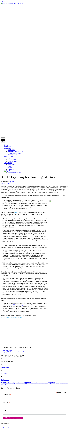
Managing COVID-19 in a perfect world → (13, 352)
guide (15, 212)
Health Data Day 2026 (14, 153)
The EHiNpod (12, 159)
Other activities (8, 156)
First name (7, 395)
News (9, 158)
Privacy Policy (5, 367)
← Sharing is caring (6, 350)
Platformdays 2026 (13, 155)
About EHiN (8, 163)
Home (6, 145)
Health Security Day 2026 (15, 151)
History (10, 166)
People (10, 167)
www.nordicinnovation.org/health (16, 305)
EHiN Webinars (12, 161)
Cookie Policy (5, 374)
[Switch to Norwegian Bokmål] (38, 172)
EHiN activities (8, 148)
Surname (6, 403)
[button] (5, 427)
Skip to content (5, 1)
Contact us (11, 169)
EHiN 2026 (7, 146)
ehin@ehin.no (5, 380)
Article (12, 181)
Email (5, 410)
